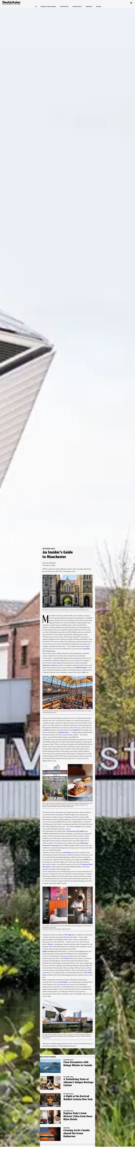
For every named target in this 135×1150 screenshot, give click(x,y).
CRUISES (98, 6)
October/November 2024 (75, 1044)
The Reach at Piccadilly (75, 831)
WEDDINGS (89, 6)
